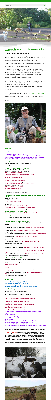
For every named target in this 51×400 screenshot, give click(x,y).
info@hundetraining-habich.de (25, 294)
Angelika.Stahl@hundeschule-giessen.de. (35, 93)
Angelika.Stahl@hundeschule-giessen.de (19, 165)
